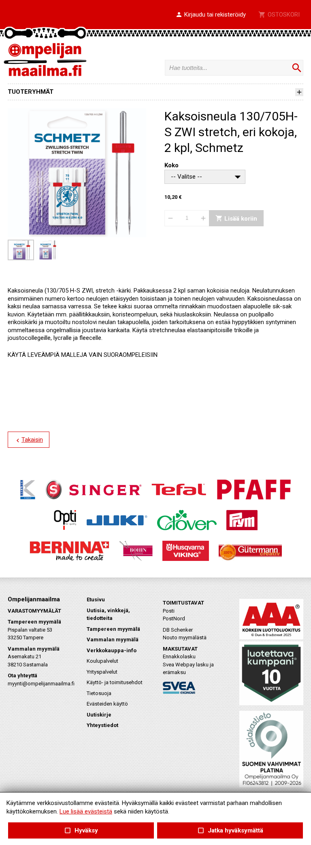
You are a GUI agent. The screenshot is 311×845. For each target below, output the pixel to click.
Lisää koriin (236, 218)
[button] (210, 15)
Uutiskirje (99, 715)
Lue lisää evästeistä (86, 811)
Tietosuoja (99, 693)
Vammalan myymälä (112, 639)
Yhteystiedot (102, 725)
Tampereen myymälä (113, 629)
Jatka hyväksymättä (230, 830)
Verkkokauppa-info (111, 650)
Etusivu (96, 599)
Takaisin (28, 440)
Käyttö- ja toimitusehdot (115, 682)
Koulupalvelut (102, 661)
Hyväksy (81, 830)
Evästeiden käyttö (107, 704)
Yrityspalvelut (102, 672)
